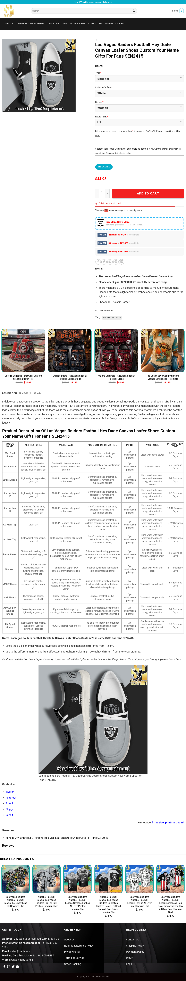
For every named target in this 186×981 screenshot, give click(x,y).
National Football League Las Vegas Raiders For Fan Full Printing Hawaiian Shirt (46, 902)
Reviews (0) (25, 393)
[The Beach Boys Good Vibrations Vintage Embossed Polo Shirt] (162, 350)
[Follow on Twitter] (13, 966)
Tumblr (10, 803)
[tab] (9, 393)
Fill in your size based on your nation (114, 131)
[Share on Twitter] (104, 262)
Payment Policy (135, 952)
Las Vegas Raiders (112, 318)
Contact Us (132, 940)
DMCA (129, 958)
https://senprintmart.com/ (168, 823)
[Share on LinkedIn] (121, 262)
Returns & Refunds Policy (79, 946)
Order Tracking (114, 23)
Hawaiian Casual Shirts (31, 23)
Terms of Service (74, 958)
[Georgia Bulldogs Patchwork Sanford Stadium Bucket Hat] (23, 350)
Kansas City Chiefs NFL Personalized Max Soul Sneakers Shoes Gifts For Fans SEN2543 (57, 838)
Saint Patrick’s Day (74, 23)
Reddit (9, 815)
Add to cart (148, 193)
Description (9, 393)
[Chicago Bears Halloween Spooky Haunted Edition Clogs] (69, 350)
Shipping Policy (135, 946)
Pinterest (11, 798)
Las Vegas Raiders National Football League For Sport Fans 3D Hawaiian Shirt (15, 902)
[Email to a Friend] (110, 262)
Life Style (53, 23)
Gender (99, 102)
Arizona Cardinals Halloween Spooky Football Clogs (116, 377)
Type (98, 73)
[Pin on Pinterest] (116, 262)
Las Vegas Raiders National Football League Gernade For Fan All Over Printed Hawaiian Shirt (77, 903)
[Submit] (134, 11)
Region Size (101, 116)
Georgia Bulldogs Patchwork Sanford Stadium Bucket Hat (23, 377)
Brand (37, 393)
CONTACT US (95, 23)
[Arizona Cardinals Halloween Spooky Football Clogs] (116, 350)
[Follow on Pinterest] (17, 966)
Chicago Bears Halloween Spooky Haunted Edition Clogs (70, 377)
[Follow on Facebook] (4, 966)
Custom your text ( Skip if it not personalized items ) (121, 149)
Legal (129, 964)
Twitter (10, 792)
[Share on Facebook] (98, 262)
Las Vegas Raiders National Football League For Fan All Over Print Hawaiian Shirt (139, 902)
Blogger (10, 809)
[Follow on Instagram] (8, 966)
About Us (69, 940)
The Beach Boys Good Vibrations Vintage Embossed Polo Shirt (162, 377)
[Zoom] (6, 108)
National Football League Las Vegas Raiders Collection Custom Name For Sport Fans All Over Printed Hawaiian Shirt (108, 905)
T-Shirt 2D (8, 23)
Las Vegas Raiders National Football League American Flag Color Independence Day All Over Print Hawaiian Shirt (170, 905)
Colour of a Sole (103, 87)
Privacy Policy (72, 952)
